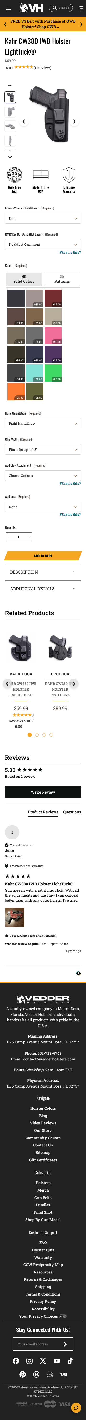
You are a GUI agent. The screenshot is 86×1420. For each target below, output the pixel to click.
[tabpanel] (43, 345)
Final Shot (43, 1212)
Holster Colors (43, 1108)
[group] (43, 770)
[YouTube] (57, 1361)
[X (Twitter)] (43, 1361)
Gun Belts (43, 1197)
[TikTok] (70, 1361)
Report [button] (53, 944)
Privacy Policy (43, 1301)
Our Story (43, 1130)
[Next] (81, 24)
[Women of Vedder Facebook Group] (50, 1374)
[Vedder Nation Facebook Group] (63, 1374)
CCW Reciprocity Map (43, 1264)
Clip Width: (19, 438)
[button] (14, 917)
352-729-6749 (50, 1053)
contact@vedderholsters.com (49, 1058)
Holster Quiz (43, 1249)
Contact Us (43, 1144)
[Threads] (36, 1374)
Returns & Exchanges (43, 1279)
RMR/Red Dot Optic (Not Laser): (31, 234)
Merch (43, 1190)
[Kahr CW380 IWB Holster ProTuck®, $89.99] (60, 648)
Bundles (43, 1204)
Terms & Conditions (43, 1294)
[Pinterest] (22, 1374)
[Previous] (5, 24)
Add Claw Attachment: (25, 465)
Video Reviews (43, 1122)
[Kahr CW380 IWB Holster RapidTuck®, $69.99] (21, 648)
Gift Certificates (43, 1159)
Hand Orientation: (23, 413)
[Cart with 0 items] (80, 7)
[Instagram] (29, 1361)
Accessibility (43, 1308)
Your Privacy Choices (38, 1316)
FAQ (43, 1242)
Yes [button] (44, 944)
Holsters (43, 1182)
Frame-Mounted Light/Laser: (29, 207)
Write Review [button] (43, 792)
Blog (43, 1115)
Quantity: (10, 527)
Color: (16, 265)
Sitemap (43, 1152)
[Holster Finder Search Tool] (60, 7)
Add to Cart (28, 555)
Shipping (43, 1286)
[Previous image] (24, 121)
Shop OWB (46, 26)
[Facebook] (16, 1361)
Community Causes (43, 1137)
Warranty (43, 1257)
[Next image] (74, 121)
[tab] (24, 279)
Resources (43, 1271)
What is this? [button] (70, 252)
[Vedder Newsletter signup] (65, 1344)
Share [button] (64, 944)
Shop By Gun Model (43, 1219)
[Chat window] (76, 1408)
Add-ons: (17, 496)
